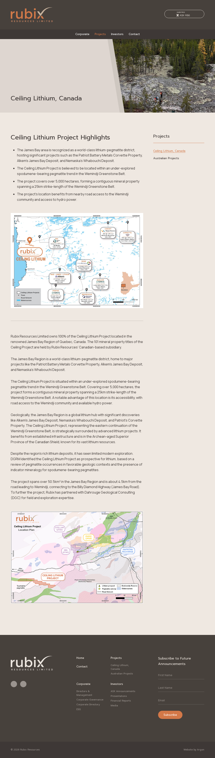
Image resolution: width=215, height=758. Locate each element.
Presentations (119, 696)
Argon (200, 749)
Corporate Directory (88, 704)
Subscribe (170, 715)
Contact (134, 34)
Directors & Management (84, 693)
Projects (100, 34)
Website (188, 749)
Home (80, 658)
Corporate (82, 34)
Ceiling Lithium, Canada (169, 151)
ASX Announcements (123, 691)
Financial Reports (121, 701)
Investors (117, 34)
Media (114, 705)
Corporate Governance (89, 700)
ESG (78, 709)
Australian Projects (166, 158)
